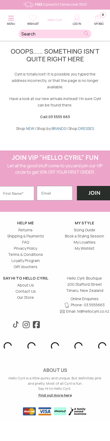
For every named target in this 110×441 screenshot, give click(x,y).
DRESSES (86, 128)
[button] (11, 19)
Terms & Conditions (25, 254)
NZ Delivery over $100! (61, 4)
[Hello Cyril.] (55, 20)
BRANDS (59, 128)
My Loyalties (85, 242)
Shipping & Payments (25, 236)
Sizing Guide (84, 229)
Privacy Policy (25, 248)
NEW (30, 128)
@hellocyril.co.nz (94, 311)
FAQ (25, 242)
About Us (25, 285)
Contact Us (25, 291)
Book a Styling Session (84, 236)
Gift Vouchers (25, 266)
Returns (25, 229)
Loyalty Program (25, 260)
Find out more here (55, 395)
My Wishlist (85, 248)
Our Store (25, 297)
